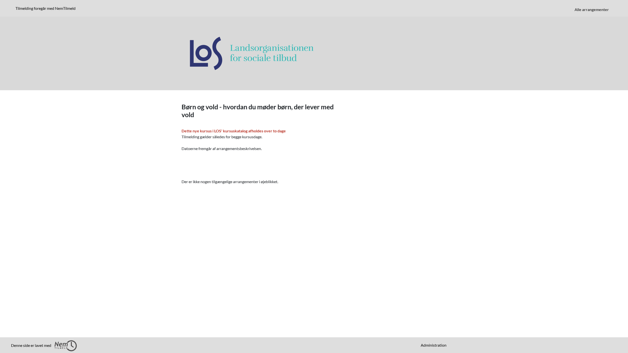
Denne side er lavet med (31, 345)
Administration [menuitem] (433, 345)
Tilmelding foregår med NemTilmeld (46, 8)
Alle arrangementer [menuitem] (592, 9)
